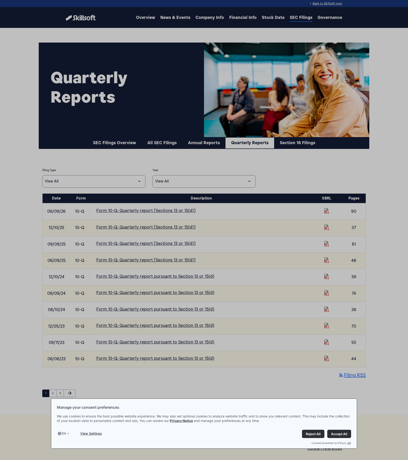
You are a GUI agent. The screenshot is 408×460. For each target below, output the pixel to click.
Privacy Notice (181, 421)
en (64, 433)
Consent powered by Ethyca (328, 443)
